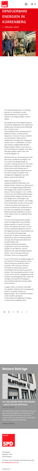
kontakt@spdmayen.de (10, 462)
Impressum (6, 469)
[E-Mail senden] (4, 312)
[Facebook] (32, 4)
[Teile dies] (9, 312)
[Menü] (26, 4)
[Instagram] (35, 4)
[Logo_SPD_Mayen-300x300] (4, 4)
